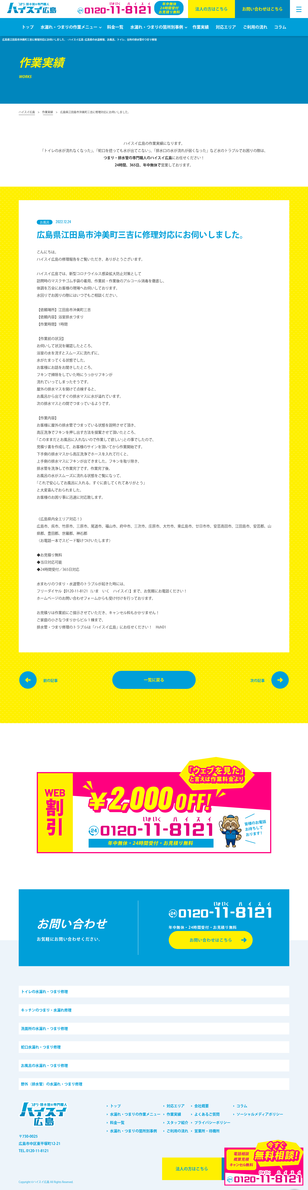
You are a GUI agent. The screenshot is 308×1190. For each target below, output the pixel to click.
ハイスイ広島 (27, 112)
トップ (28, 27)
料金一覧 (115, 27)
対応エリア (226, 27)
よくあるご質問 (207, 1114)
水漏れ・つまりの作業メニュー (69, 27)
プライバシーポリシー (212, 1122)
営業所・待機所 (207, 1131)
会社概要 (201, 1106)
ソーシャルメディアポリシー (260, 1114)
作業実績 (201, 27)
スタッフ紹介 (177, 1122)
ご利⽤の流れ (255, 27)
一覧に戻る (154, 680)
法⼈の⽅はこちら (211, 9)
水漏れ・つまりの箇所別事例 (156, 27)
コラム (280, 27)
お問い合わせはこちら (262, 9)
